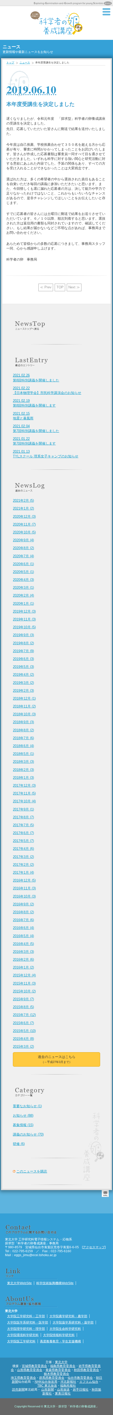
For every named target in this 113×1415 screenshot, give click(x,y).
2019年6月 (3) (23, 659)
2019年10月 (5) (24, 627)
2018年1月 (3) (23, 778)
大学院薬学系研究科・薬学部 (73, 1322)
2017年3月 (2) (23, 857)
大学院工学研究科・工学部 (26, 1316)
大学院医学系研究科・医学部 (27, 1322)
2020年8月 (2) (23, 548)
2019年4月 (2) (23, 675)
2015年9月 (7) (23, 999)
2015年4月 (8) (23, 1039)
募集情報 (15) (23, 1125)
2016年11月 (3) (24, 888)
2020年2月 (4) (23, 595)
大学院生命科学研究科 (65, 1328)
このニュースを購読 (31, 1171)
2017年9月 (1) (23, 809)
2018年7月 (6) (23, 738)
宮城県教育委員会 (34, 1366)
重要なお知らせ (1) (27, 1106)
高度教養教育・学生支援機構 (60, 1341)
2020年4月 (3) (23, 580)
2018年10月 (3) (24, 714)
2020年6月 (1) (23, 564)
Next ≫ (74, 287)
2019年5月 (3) (23, 667)
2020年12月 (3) (24, 517)
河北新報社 (68, 1381)
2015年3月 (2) (23, 1047)
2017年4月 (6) (23, 849)
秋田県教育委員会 (86, 1369)
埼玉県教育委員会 (23, 1377)
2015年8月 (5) (23, 1007)
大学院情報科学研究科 (59, 1335)
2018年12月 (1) (24, 698)
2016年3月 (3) (23, 952)
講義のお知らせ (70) (28, 1134)
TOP (60, 287)
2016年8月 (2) (23, 912)
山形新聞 (47, 1389)
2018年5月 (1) (23, 754)
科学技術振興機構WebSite (55, 1283)
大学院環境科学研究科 (23, 1335)
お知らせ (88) (23, 1115)
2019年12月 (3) (24, 611)
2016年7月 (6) (23, 920)
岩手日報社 (81, 1389)
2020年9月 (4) (23, 540)
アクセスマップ (94, 1247)
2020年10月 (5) (24, 532)
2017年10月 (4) (24, 801)
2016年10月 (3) (24, 896)
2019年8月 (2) (23, 643)
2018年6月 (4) (23, 746)
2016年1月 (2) (23, 967)
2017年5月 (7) (23, 841)
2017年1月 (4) (23, 872)
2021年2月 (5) (23, 501)
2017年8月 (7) (23, 817)
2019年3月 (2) (23, 683)
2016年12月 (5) (24, 880)
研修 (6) (19, 1144)
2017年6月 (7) (23, 833)
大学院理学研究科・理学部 (26, 1328)
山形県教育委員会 (29, 1369)
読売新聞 (18, 1389)
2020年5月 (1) (23, 572)
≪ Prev (46, 287)
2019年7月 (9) (23, 651)
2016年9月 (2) (23, 904)
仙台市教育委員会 (80, 1377)
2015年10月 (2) (24, 991)
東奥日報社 (63, 1393)
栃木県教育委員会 (56, 1373)
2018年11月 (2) (24, 706)
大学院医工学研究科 (21, 1341)
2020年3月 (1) (23, 588)
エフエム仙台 (88, 1381)
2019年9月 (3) (23, 635)
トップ (10, 62)
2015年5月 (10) (24, 1031)
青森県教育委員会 (58, 1369)
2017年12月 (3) (24, 785)
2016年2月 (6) (23, 960)
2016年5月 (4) (23, 936)
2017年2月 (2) (23, 865)
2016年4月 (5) (23, 944)
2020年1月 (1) (23, 604)
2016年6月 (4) (23, 928)
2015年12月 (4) (24, 975)
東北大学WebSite (19, 1283)
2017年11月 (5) (24, 793)
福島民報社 (68, 1385)
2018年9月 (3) (23, 722)
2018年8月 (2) (23, 730)
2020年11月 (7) (24, 524)
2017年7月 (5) (23, 825)
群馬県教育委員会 (51, 1377)
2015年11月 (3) (24, 983)
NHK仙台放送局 (46, 1381)
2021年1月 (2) (23, 508)
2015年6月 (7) (23, 1023)
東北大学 (61, 1362)
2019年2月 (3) (23, 691)
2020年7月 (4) (23, 556)
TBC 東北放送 (47, 1385)
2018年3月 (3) (23, 762)
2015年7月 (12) (24, 1015)
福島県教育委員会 (62, 1366)
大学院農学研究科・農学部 (68, 1316)
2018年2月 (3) (23, 770)
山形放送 (63, 1389)
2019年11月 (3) (24, 619)
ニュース (24, 62)
